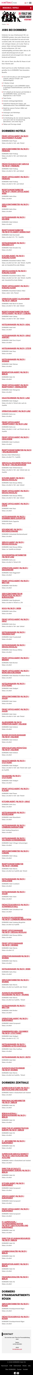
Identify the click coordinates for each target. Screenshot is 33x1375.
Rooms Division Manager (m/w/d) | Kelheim (14, 736)
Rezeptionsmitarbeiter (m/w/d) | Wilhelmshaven (17, 451)
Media (24, 1365)
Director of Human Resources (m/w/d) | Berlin (16, 1239)
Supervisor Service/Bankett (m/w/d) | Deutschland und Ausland (15, 1156)
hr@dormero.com (17, 1349)
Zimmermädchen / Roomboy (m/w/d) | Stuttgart (15, 1032)
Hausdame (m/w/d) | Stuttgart (11, 777)
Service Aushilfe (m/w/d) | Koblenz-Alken (14, 272)
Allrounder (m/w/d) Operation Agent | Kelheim (14, 723)
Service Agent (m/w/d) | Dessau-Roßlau (13, 543)
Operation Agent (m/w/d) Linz (16, 411)
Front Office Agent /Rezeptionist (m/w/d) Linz (14, 423)
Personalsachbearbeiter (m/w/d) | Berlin (13, 1101)
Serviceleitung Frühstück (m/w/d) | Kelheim (14, 749)
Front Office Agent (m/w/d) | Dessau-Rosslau (15, 492)
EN (27, 3)
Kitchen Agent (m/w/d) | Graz (16, 801)
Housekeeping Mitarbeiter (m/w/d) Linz (14, 556)
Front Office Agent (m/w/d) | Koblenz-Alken (15, 287)
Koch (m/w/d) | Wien (11, 608)
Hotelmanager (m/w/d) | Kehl (16, 324)
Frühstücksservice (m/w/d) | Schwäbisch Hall (15, 906)
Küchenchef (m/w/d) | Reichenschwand (12, 530)
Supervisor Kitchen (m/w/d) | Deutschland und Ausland (16, 1089)
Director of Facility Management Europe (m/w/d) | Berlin (16, 1170)
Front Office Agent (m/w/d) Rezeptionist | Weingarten (15, 386)
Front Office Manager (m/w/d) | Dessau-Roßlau (14, 931)
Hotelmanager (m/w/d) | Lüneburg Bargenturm (13, 826)
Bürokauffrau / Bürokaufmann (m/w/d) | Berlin (14, 1115)
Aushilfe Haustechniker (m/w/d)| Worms (13, 1069)
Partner (19, 1369)
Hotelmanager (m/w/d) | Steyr (16, 348)
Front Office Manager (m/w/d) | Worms (12, 944)
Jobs (29, 1365)
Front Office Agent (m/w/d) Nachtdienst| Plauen (15, 137)
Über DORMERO (10, 1369)
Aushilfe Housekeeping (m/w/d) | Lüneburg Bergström (16, 918)
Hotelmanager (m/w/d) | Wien (16, 969)
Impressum (4, 1365)
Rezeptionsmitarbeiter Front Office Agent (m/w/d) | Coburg (16, 312)
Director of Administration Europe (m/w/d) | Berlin (15, 1129)
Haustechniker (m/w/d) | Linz (16, 398)
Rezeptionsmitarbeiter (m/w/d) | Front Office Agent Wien (15, 191)
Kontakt (25, 1369)
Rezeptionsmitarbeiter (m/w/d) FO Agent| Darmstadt (16, 231)
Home (3, 24)
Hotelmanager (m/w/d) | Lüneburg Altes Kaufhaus (14, 1045)
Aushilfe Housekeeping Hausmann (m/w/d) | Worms (15, 994)
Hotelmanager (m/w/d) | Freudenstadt (13, 633)
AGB (10, 1365)
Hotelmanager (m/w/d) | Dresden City (13, 244)
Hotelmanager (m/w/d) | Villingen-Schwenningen (13, 839)
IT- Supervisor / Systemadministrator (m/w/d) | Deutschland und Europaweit (15, 1224)
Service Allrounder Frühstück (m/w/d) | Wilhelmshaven (16, 464)
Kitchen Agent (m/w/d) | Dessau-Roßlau (13, 479)
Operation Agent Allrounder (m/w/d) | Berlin (16, 300)
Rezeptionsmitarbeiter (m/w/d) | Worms (12, 865)
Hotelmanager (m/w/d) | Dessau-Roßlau (13, 646)
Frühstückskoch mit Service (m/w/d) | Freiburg (15, 165)
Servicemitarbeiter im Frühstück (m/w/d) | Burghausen (12, 595)
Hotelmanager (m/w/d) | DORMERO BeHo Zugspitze (13, 517)
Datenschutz (17, 1365)
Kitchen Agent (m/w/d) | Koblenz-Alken (13, 257)
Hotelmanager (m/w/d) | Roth (16, 1057)
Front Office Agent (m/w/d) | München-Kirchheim (15, 672)
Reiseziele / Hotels (17, 8)
